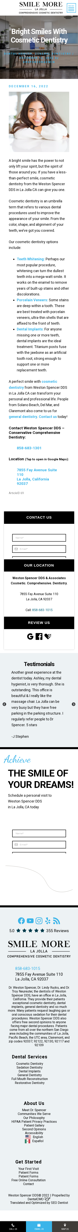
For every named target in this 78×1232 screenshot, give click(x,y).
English (38, 1137)
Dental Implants (30, 1071)
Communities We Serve (34, 1114)
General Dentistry (53, 53)
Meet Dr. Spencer (34, 1110)
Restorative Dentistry (30, 1083)
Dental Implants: (30, 329)
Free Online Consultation (28, 1180)
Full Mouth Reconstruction (29, 1079)
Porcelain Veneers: (32, 300)
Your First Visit (28, 1169)
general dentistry (23, 417)
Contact (28, 1184)
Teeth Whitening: (31, 259)
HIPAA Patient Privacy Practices (34, 1122)
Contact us (48, 417)
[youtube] (30, 923)
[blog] (56, 923)
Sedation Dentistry (30, 1067)
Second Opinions (34, 1129)
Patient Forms (28, 1172)
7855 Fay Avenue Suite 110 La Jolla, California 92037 (37, 477)
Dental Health (18, 53)
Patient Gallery (34, 1126)
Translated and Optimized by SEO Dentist (39, 1203)
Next (74, 704)
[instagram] (39, 923)
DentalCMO (36, 1199)
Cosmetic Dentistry (29, 1064)
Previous (4, 704)
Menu (71, 6)
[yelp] (47, 923)
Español (37, 1141)
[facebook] (21, 923)
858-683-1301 (29, 448)
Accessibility (34, 1133)
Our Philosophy (34, 1118)
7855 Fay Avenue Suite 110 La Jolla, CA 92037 (39, 977)
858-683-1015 (42, 610)
